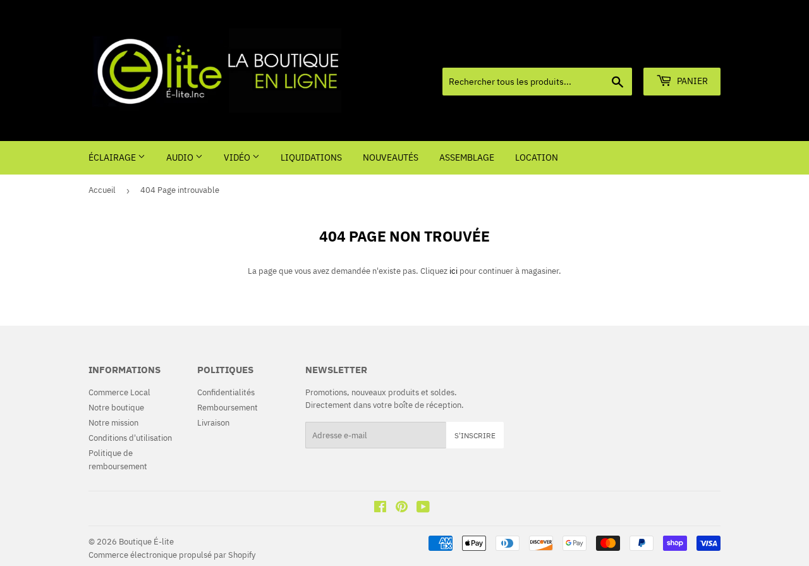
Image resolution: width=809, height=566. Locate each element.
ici (453, 271)
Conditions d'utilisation (130, 438)
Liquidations (311, 157)
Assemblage (466, 157)
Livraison (213, 422)
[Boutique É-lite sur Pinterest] (401, 508)
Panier (691, 81)
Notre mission (113, 422)
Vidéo (238, 157)
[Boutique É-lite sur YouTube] (423, 508)
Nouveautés (390, 157)
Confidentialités (226, 392)
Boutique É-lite (146, 541)
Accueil (102, 190)
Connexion (631, 51)
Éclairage (113, 157)
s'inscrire (475, 435)
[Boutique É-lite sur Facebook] (380, 508)
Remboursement (227, 407)
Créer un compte (693, 51)
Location (536, 157)
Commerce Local (119, 392)
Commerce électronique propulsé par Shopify (171, 555)
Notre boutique (116, 407)
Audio (180, 157)
